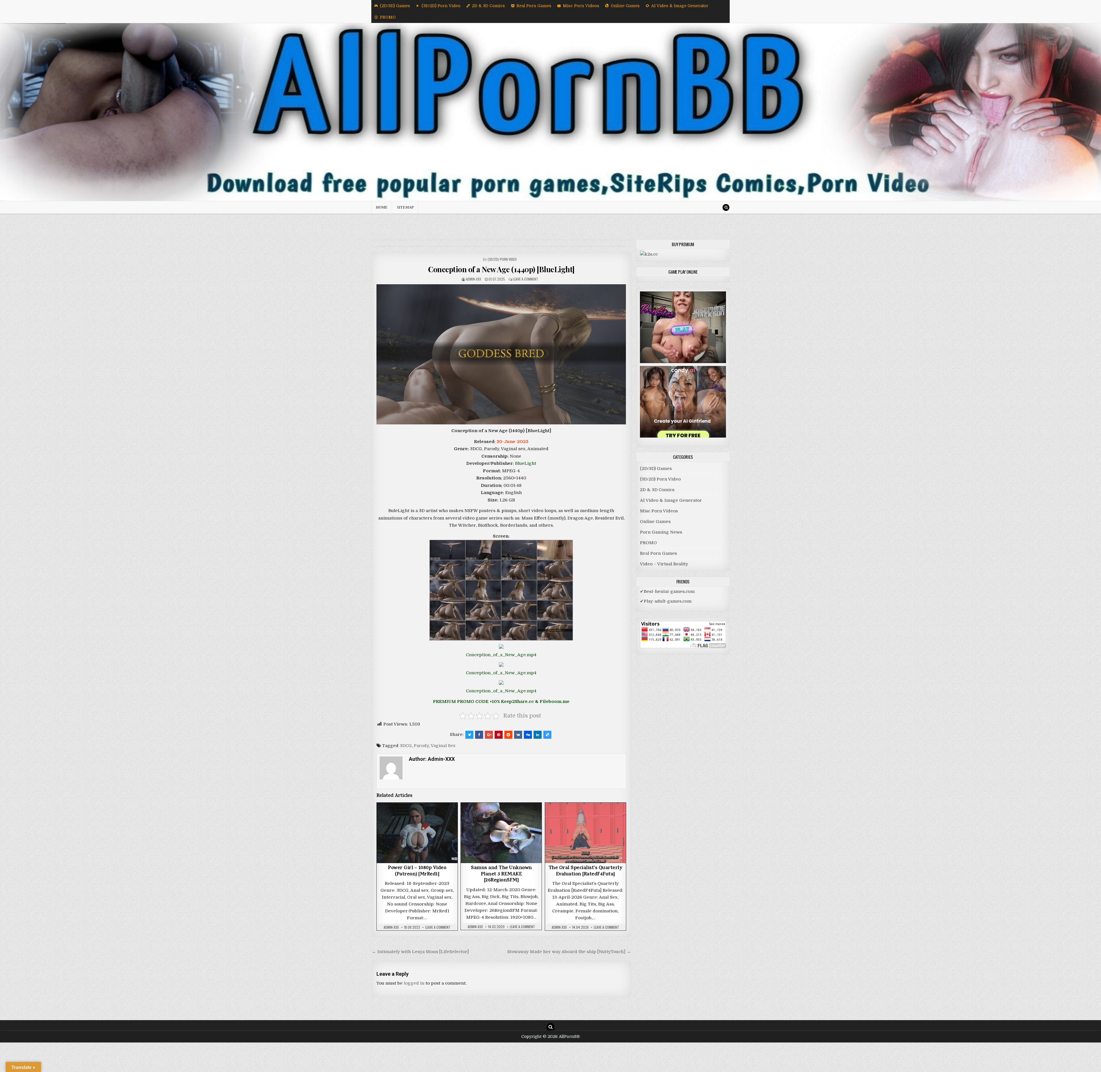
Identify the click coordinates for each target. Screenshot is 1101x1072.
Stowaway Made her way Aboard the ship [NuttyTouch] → (569, 951)
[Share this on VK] (518, 735)
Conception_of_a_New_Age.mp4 (501, 654)
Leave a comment (525, 279)
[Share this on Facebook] (479, 735)
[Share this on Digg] (528, 735)
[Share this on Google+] (489, 735)
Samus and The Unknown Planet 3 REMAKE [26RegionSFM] (501, 874)
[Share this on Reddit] (508, 735)
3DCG (406, 745)
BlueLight (525, 463)
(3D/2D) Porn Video (440, 5)
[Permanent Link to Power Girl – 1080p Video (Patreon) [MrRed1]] (417, 833)
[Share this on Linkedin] (538, 735)
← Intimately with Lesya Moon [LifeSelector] (420, 951)
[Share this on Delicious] (547, 735)
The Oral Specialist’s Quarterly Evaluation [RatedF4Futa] (585, 871)
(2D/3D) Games (395, 5)
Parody (421, 745)
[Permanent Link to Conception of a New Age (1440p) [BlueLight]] (501, 354)
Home (382, 207)
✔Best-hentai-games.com (667, 591)
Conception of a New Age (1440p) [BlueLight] (501, 269)
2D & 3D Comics (488, 5)
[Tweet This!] (469, 735)
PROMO (388, 17)
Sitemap (405, 207)
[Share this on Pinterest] (499, 735)
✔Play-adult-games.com (666, 601)
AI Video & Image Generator (679, 5)
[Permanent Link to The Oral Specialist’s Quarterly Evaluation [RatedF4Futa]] (585, 833)
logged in (414, 983)
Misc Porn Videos (581, 5)
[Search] (726, 207)
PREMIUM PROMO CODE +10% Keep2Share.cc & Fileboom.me (501, 701)
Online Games (625, 5)
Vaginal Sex (443, 745)
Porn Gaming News (661, 532)
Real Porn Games (533, 5)
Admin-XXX (473, 279)
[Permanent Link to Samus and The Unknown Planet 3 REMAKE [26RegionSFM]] (501, 833)
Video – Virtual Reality (664, 564)
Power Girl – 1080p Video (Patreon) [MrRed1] (417, 871)
